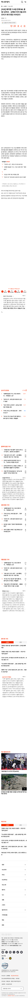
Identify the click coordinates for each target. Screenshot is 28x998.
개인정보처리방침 (14, 975)
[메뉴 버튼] (25, 2)
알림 (3, 925)
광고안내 (3, 981)
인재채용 (8, 975)
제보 (3, 920)
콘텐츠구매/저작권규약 (16, 981)
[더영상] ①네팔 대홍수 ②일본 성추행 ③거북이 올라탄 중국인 (13, 792)
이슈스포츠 (10, 6)
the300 (4, 869)
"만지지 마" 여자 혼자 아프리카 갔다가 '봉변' (15, 177)
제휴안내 (8, 981)
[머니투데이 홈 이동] (6, 935)
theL (3, 874)
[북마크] (24, 26)
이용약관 (17, 978)
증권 (3, 864)
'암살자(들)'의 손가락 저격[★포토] (10, 771)
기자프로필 (4, 915)
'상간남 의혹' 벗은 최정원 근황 (11, 174)
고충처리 (3, 984)
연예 (3, 900)
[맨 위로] (24, 991)
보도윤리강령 (9, 984)
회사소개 (3, 975)
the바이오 (4, 879)
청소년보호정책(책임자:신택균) (8, 978)
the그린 (4, 885)
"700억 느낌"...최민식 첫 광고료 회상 (13, 164)
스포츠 (5, 6)
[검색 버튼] (22, 2)
